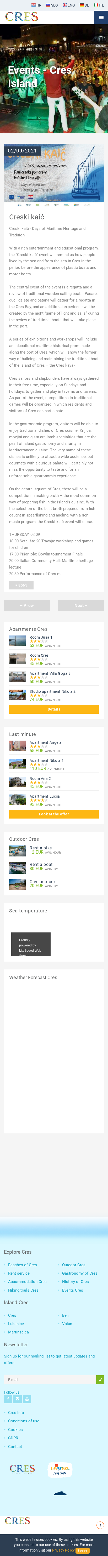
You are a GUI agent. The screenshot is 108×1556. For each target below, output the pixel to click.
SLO (54, 5)
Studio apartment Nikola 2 (53, 691)
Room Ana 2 (40, 778)
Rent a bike (41, 847)
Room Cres (39, 655)
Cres (12, 1315)
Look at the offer (54, 814)
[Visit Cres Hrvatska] (17, 1520)
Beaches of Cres (22, 1265)
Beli (65, 1315)
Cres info (16, 1412)
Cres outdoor (42, 881)
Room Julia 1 (41, 637)
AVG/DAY (44, 869)
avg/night (46, 646)
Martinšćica (18, 1332)
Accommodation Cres (27, 1281)
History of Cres (75, 1281)
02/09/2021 (22, 151)
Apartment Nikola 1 (47, 760)
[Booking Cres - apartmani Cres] (30, 17)
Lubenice (16, 1323)
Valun (67, 1323)
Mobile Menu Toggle (101, 17)
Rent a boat (41, 864)
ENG (71, 5)
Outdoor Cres (73, 1265)
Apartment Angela (46, 742)
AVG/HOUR (45, 852)
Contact (15, 1446)
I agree (82, 1550)
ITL (101, 5)
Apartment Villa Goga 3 (50, 673)
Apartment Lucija (45, 796)
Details (54, 709)
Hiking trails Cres (23, 1290)
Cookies (15, 1429)
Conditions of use (23, 1421)
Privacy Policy (63, 1550)
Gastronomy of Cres (80, 1273)
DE (86, 5)
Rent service (19, 1273)
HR (38, 5)
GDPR (13, 1438)
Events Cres (72, 1290)
